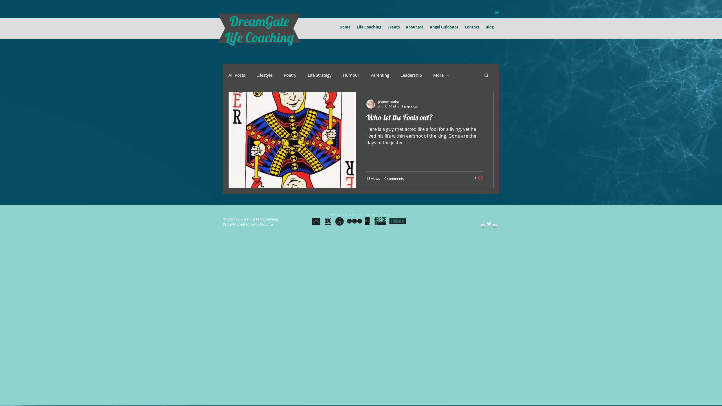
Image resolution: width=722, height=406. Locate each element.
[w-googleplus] (495, 226)
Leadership (411, 75)
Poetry (290, 75)
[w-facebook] (483, 226)
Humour (351, 75)
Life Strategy (320, 75)
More (438, 75)
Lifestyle (264, 75)
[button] (486, 76)
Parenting (380, 75)
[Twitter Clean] (489, 224)
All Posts (236, 75)
